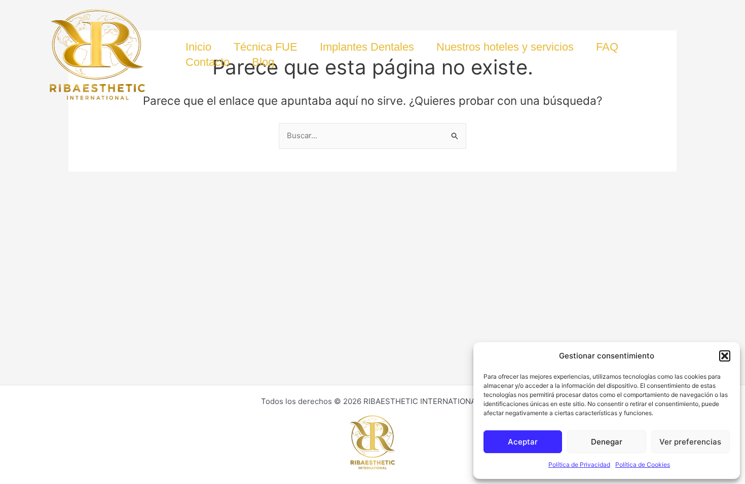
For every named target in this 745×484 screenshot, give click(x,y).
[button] (725, 356)
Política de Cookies (642, 464)
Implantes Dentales (367, 47)
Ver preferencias (690, 442)
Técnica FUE (265, 47)
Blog (263, 62)
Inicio (198, 47)
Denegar (606, 442)
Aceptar (523, 442)
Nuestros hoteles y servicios (505, 47)
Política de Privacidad (579, 464)
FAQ (607, 47)
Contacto (207, 62)
